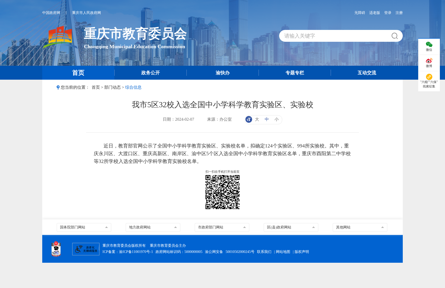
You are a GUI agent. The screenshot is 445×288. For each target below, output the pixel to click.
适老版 (374, 13)
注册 (399, 13)
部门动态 (112, 87)
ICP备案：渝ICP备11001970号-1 (127, 252)
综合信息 (133, 87)
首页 (96, 87)
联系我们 (264, 252)
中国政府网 (51, 13)
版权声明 (302, 252)
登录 (387, 13)
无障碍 (359, 13)
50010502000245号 (240, 252)
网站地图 (283, 252)
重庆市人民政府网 (86, 13)
